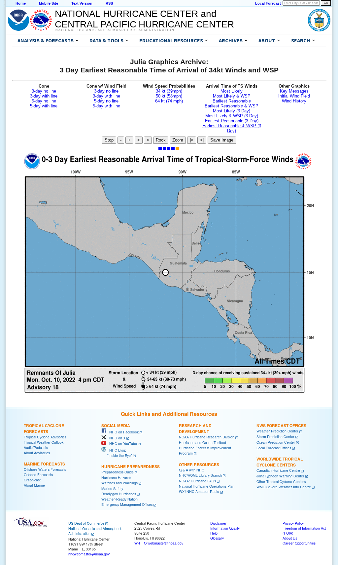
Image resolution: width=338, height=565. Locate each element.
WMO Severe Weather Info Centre (283, 486)
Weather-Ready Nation (119, 499)
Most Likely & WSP (232, 96)
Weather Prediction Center (277, 430)
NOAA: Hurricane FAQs (197, 480)
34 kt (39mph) (169, 91)
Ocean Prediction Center (275, 442)
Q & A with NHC (191, 469)
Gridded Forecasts (38, 474)
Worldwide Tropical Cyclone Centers (279, 462)
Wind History (294, 101)
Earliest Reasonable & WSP (231, 105)
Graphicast (32, 479)
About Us (290, 538)
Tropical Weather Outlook (43, 442)
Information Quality (225, 528)
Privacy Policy (293, 523)
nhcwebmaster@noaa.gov (89, 553)
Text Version (81, 3)
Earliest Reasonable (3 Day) (231, 120)
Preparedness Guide (117, 471)
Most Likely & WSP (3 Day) (231, 115)
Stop (109, 140)
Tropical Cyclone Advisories (45, 436)
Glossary (217, 538)
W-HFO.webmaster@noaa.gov (158, 543)
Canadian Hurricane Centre (278, 470)
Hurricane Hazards (116, 477)
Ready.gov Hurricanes (118, 493)
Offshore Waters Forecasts (45, 469)
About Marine (34, 485)
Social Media (115, 425)
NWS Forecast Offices (281, 425)
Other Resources (199, 464)
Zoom (177, 140)
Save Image (221, 140)
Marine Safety (112, 488)
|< (191, 140)
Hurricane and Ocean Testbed (202, 442)
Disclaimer (218, 523)
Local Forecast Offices (273, 447)
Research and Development (195, 428)
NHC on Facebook (122, 431)
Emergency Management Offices (126, 504)
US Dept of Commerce (86, 523)
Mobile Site (48, 3)
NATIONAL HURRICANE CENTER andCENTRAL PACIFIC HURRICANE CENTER (144, 19)
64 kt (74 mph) (169, 101)
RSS (109, 3)
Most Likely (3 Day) (231, 110)
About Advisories (37, 452)
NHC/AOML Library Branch (200, 475)
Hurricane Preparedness (130, 466)
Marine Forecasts (44, 464)
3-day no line (44, 91)
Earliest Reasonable (232, 101)
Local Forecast (268, 3)
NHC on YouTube (121, 443)
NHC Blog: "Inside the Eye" (116, 453)
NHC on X (115, 437)
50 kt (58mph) (169, 96)
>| (202, 140)
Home (21, 3)
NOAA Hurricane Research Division (206, 436)
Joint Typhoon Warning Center (280, 475)
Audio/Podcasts (36, 447)
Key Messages (294, 91)
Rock (161, 140)
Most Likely (231, 91)
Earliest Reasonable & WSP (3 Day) (231, 128)
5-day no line (44, 101)
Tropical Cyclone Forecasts (44, 428)
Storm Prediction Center (275, 436)
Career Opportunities (299, 543)
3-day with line (43, 96)
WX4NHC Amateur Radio (199, 491)
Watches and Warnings (119, 482)
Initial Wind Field (294, 96)
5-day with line (43, 105)
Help (214, 533)
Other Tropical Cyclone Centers (281, 481)
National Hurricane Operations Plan (206, 486)
